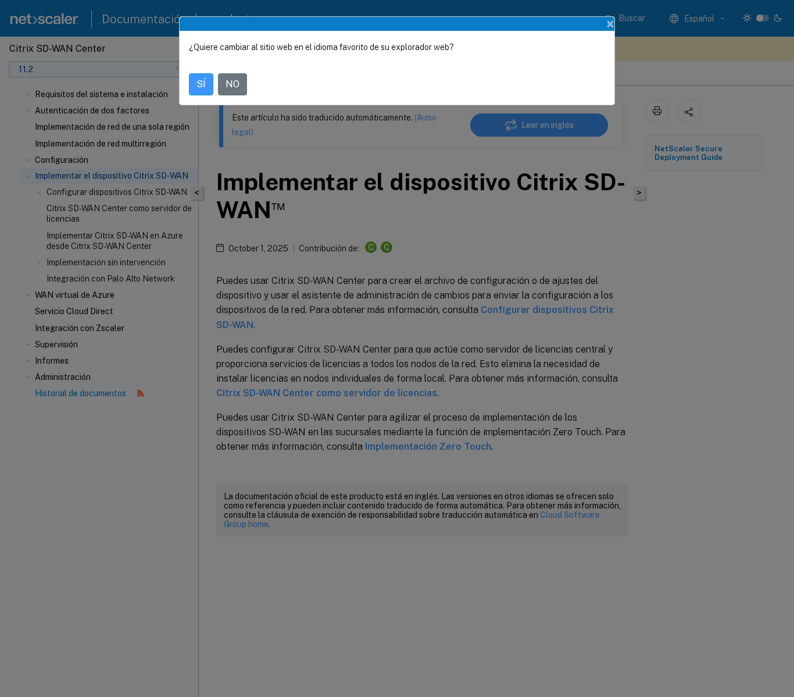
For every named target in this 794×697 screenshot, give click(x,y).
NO (232, 84)
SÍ (201, 84)
